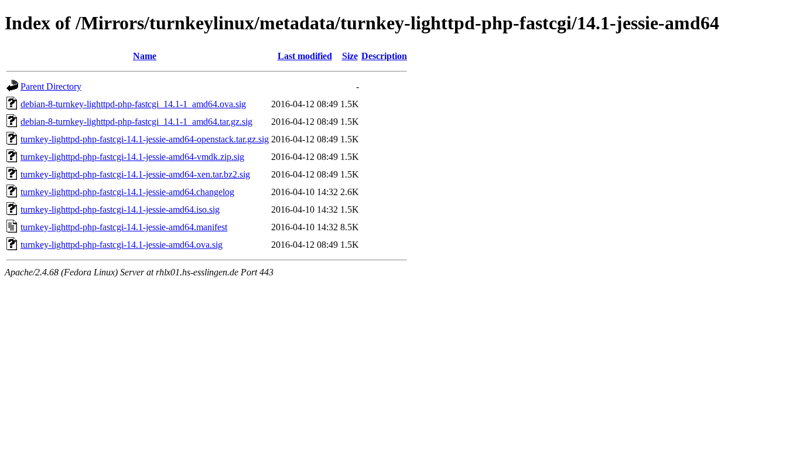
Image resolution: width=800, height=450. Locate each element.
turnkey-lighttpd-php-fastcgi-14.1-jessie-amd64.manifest (123, 227)
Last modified (305, 56)
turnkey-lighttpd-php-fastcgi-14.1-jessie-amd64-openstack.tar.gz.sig (144, 139)
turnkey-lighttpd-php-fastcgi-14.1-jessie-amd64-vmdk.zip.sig (132, 157)
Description (384, 56)
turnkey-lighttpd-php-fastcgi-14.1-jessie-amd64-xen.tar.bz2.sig (135, 174)
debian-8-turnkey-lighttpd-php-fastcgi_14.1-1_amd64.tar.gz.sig (136, 122)
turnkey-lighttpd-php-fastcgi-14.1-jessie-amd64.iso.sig (120, 209)
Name (144, 56)
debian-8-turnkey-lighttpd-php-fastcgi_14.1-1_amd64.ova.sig (133, 104)
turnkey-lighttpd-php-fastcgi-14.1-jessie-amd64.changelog (127, 192)
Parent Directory (50, 86)
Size (350, 56)
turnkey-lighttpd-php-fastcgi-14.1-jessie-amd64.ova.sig (121, 245)
